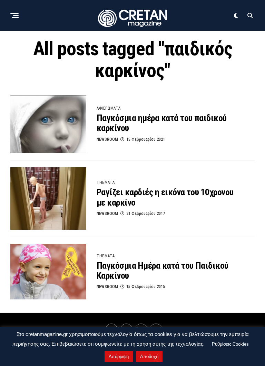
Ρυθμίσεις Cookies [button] (230, 344)
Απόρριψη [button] (119, 356)
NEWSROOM (107, 139)
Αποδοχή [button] (149, 356)
